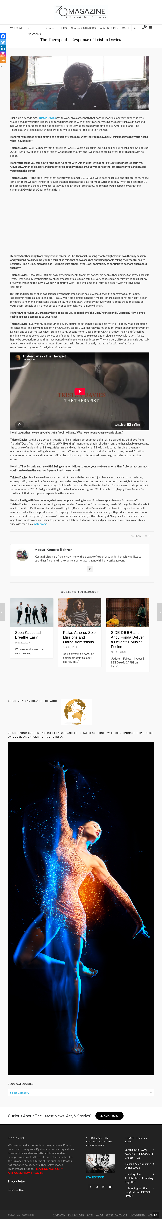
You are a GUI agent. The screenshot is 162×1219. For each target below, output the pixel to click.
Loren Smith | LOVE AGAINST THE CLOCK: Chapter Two (139, 1153)
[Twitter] (3, 42)
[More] (3, 60)
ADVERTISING (138, 1214)
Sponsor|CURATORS (116, 1214)
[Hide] (1, 66)
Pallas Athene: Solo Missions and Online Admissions (79, 637)
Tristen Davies (47, 117)
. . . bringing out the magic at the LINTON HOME (137, 1192)
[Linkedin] (3, 48)
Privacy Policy (16, 1181)
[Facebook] (3, 36)
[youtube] (110, 1187)
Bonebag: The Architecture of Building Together (139, 1178)
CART (151, 1214)
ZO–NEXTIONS (76, 1214)
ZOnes (90, 1214)
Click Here (111, 1115)
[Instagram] (3, 54)
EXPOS (99, 1214)
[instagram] (104, 1187)
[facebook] (91, 1187)
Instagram (40, 524)
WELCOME (59, 1214)
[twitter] (97, 1187)
